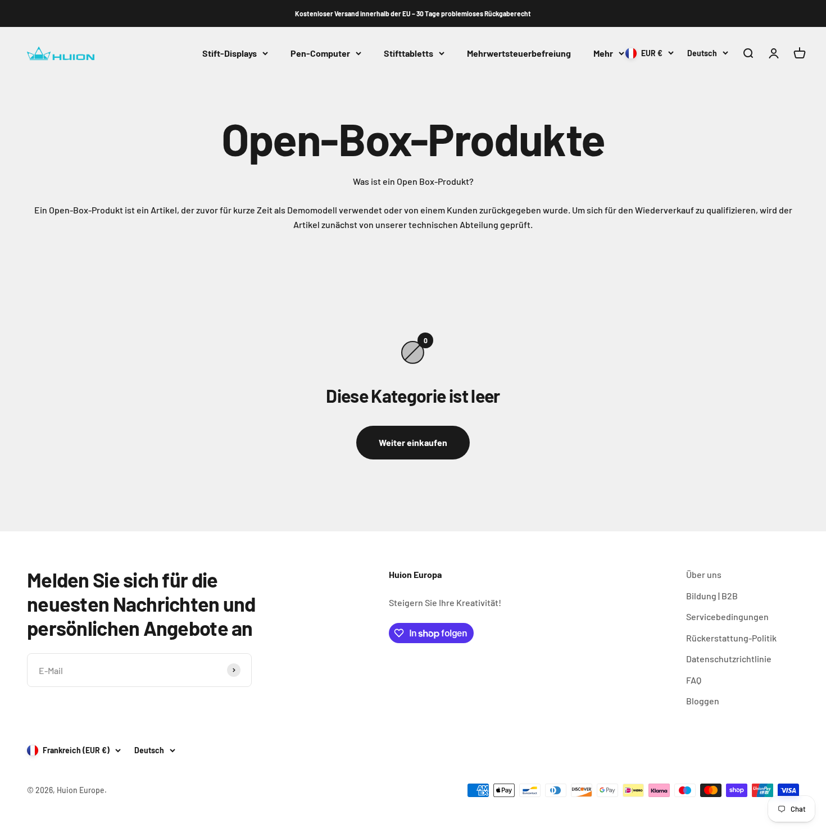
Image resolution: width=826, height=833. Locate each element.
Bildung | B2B (712, 595)
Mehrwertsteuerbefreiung (519, 53)
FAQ (693, 680)
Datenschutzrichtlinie (728, 658)
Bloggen (702, 700)
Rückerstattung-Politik (731, 637)
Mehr (603, 53)
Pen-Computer (320, 53)
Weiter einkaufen (413, 442)
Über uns (703, 574)
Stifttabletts (408, 53)
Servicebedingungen (727, 616)
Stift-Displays (229, 53)
